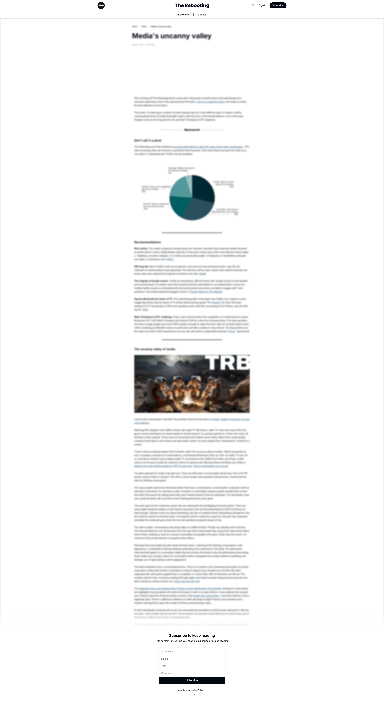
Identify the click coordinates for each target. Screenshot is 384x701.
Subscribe (192, 680)
